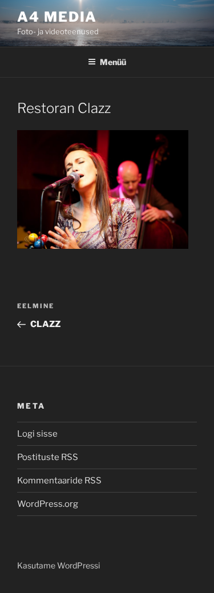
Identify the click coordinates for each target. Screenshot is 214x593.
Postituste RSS (47, 457)
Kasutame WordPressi (58, 565)
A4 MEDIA (57, 17)
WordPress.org (47, 504)
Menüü (113, 62)
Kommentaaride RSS (59, 480)
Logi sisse (37, 434)
